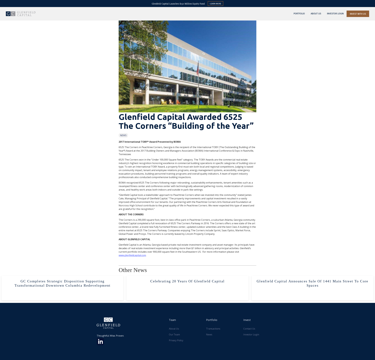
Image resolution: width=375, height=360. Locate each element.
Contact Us (249, 328)
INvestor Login (335, 13)
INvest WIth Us (358, 13)
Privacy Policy (176, 340)
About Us (316, 13)
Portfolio (299, 13)
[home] (20, 13)
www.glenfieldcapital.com (132, 255)
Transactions (213, 328)
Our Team (174, 334)
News (209, 334)
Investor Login (251, 334)
